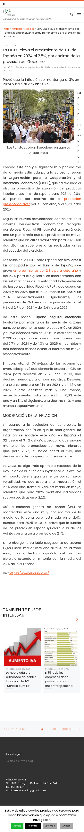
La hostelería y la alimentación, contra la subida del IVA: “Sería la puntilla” (21, 679)
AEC (9, 67)
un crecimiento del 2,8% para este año (45, 270)
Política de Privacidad (19, 761)
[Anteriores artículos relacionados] (68, 619)
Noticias (17, 29)
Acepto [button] (17, 825)
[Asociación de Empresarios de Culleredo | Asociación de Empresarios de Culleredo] (9, 12)
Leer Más (50, 825)
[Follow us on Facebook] (4, 4)
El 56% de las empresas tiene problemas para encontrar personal (59, 679)
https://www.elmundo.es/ (29, 573)
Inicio (6, 29)
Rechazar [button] (33, 825)
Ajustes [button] (66, 825)
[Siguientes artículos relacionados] (77, 619)
